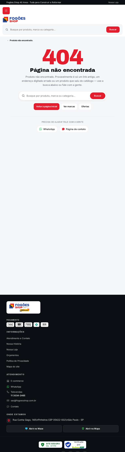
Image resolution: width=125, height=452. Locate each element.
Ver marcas (69, 106)
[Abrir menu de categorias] (6, 10)
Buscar (113, 29)
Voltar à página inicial (46, 106)
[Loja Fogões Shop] (62, 19)
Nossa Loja (113, 2)
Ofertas (85, 106)
